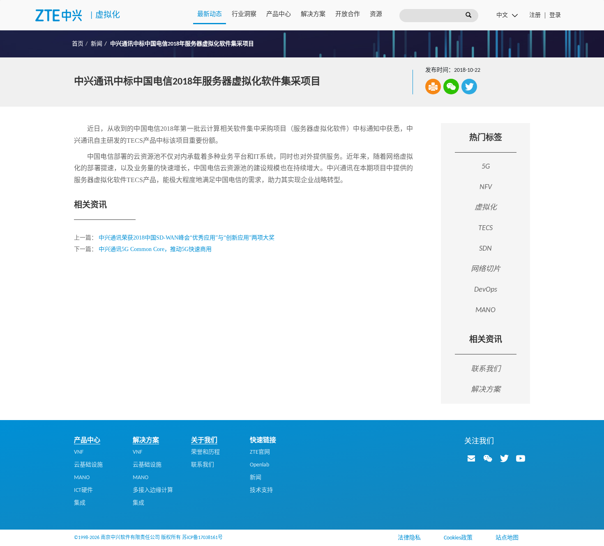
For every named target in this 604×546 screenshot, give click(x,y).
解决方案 (313, 14)
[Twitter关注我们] (504, 458)
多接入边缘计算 (153, 490)
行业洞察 (244, 14)
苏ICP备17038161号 (202, 537)
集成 (79, 503)
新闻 (96, 44)
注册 (535, 15)
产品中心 (278, 14)
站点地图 (507, 538)
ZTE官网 (260, 452)
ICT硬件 (83, 490)
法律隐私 (409, 538)
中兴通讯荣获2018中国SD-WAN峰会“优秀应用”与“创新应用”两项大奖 (186, 238)
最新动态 (209, 14)
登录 (555, 15)
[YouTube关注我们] (520, 458)
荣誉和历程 (205, 452)
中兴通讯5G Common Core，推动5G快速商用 (155, 249)
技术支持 (261, 490)
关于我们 (204, 440)
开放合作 (347, 14)
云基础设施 (88, 465)
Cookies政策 (458, 538)
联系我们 (485, 369)
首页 (77, 44)
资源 (376, 14)
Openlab (259, 465)
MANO (82, 478)
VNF (78, 452)
